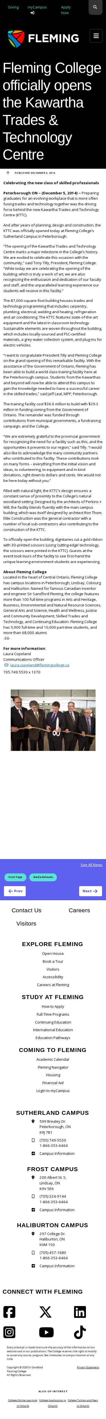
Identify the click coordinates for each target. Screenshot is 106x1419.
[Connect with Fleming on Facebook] (11, 1315)
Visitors (26, 923)
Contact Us (27, 910)
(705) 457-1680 (53, 1252)
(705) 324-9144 (53, 1196)
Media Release (43, 877)
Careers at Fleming (53, 984)
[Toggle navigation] (96, 36)
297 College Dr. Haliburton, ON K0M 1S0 (53, 1239)
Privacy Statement (88, 1367)
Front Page (15, 877)
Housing (53, 1074)
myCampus (37, 7)
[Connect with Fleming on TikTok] (81, 1335)
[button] (95, 7)
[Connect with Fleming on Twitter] (47, 1315)
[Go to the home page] (43, 39)
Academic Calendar (53, 1059)
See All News (92, 864)
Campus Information (57, 1153)
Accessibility (53, 976)
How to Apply (53, 1006)
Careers (86, 910)
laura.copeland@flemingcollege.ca (39, 665)
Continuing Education (53, 1022)
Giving (13, 7)
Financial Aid (53, 1082)
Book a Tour (53, 961)
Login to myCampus (53, 1090)
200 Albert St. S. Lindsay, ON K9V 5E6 (53, 1183)
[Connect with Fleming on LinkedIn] (81, 1315)
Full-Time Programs (53, 1014)
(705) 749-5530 (53, 1140)
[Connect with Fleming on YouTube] (48, 1335)
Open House (53, 953)
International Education (53, 1029)
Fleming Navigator (53, 1067)
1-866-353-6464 (54, 1145)
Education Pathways (53, 1037)
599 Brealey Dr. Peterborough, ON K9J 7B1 (55, 1127)
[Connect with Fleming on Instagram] (11, 1335)
